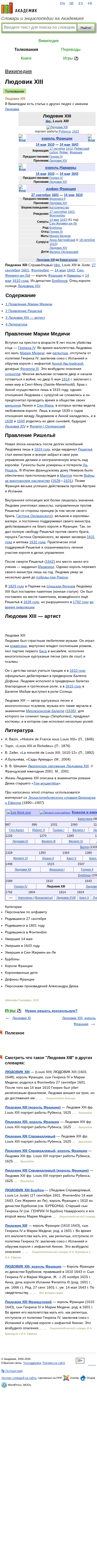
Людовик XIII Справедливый (30, 1136)
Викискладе (69, 260)
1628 (56, 481)
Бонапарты (44, 897)
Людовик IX (20, 841)
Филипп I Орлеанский (47, 426)
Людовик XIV (58, 160)
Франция (76, 152)
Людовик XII (23, 869)
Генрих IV (56, 156)
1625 (75, 131)
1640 (21, 421)
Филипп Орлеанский (63, 252)
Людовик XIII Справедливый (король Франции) (47, 1170)
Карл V (71, 858)
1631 (68, 481)
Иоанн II (48, 858)
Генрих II (87, 869)
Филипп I (78, 830)
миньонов (13, 405)
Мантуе (66, 475)
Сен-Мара (45, 405)
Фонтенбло (57, 215)
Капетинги (85, 818)
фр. (49, 121)
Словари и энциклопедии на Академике (42, 18)
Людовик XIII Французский (28, 1302)
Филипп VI (20, 858)
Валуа (84, 847)
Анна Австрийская (62, 240)
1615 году (73, 686)
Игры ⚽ (71, 58)
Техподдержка (32, 1362)
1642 (50, 561)
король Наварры (60, 167)
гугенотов (12, 374)
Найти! (86, 28)
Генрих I (58, 830)
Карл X (84, 897)
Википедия (49, 41)
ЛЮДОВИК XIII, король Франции (33, 1266)
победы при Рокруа (52, 577)
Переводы (71, 49)
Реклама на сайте (54, 1362)
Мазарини (46, 567)
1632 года (37, 542)
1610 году (78, 670)
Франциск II (57, 199)
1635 (71, 711)
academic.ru (19, 7)
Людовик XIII (46, 260)
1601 (55, 195)
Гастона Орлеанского (33, 516)
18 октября (87, 240)
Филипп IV (76, 841)
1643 (74, 144)
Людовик (12, 109)
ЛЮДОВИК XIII (17, 1072)
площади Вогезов (61, 586)
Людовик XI (21, 1018)
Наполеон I (26, 897)
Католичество (59, 207)
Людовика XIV (29, 286)
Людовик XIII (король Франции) (33, 1107)
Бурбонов (59, 281)
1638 (9, 421)
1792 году (81, 602)
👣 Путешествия (12, 1370)
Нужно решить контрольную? (51, 1011)
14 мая (41, 144)
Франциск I (56, 869)
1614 (66, 379)
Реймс (63, 152)
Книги (26, 58)
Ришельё (85, 449)
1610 (51, 144)
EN (62, 3)
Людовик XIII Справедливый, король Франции (46, 1151)
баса (43, 651)
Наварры (74, 275)
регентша (60, 353)
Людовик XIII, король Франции (32, 1122)
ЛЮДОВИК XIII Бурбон (24, 1190)
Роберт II (38, 830)
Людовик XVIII (66, 897)
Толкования (26, 49)
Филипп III (48, 841)
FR (90, 3)
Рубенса (65, 131)
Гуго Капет (16, 830)
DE (71, 3)
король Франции (57, 138)
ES (81, 3)
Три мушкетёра (46, 783)
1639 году (31, 602)
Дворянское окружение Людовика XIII (58, 766)
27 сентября (41, 195)
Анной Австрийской (67, 363)
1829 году (16, 586)
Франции (55, 275)
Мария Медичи (60, 236)
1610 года (20, 281)
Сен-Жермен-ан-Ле (63, 223)
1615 (52, 244)
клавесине (18, 646)
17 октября (57, 148)
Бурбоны (55, 227)
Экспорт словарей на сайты (19, 1377)
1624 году (42, 449)
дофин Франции (61, 189)
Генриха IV (26, 348)
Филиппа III (29, 369)
